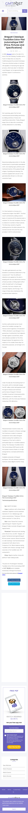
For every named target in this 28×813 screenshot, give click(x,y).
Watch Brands (7, 776)
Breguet (9, 54)
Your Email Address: (14, 728)
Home (3, 789)
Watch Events (7, 772)
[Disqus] (14, 616)
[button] (3, 11)
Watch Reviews (7, 769)
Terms (9, 789)
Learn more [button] (6, 805)
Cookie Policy (16, 789)
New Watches (7, 765)
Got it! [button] (14, 809)
